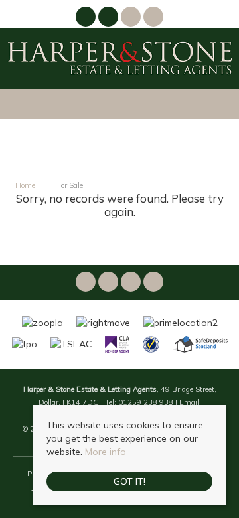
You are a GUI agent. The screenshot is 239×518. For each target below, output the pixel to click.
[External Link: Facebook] (87, 19)
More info (105, 452)
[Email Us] (130, 16)
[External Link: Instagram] (109, 19)
